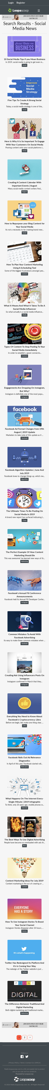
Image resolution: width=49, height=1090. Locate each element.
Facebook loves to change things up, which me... (24, 476)
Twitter (24, 972)
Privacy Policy (14, 1063)
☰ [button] (39, 10)
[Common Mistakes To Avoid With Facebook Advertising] (24, 631)
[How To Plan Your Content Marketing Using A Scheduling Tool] (24, 261)
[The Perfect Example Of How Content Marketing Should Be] (24, 549)
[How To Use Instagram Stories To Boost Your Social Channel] (24, 918)
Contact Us (30, 1063)
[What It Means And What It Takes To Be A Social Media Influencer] (24, 302)
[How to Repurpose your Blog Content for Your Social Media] (24, 220)
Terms (22, 1063)
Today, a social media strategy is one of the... (24, 107)
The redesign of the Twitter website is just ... (24, 969)
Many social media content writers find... (24, 189)
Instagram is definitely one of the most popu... (24, 394)
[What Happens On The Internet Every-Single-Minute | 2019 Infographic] (24, 795)
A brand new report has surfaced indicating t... (24, 517)
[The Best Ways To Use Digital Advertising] (24, 836)
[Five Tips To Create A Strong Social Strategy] (24, 97)
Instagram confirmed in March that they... (24, 682)
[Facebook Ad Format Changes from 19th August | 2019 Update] (24, 426)
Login (11, 3)
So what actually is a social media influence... (24, 312)
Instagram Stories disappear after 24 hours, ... (24, 928)
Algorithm (24, 479)
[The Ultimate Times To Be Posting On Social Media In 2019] (24, 508)
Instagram (24, 397)
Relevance (24, 767)
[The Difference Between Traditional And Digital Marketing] (24, 1001)
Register (20, 3)
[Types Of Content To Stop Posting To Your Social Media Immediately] (24, 343)
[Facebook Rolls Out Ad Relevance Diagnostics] (24, 754)
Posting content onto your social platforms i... (24, 148)
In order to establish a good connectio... (24, 353)
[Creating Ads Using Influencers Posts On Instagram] (24, 672)
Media (24, 315)
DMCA (37, 1063)
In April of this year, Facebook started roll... (24, 764)
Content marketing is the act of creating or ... (24, 884)
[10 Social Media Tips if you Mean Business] (24, 56)
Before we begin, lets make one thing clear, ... (24, 723)
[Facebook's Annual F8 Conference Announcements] (24, 590)
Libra (24, 725)
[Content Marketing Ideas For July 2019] (24, 877)
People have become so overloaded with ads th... (24, 843)
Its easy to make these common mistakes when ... (24, 641)
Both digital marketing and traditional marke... (24, 1010)
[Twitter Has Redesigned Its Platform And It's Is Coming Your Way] (24, 960)
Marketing (24, 561)
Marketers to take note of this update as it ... (24, 435)
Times (24, 520)
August (24, 192)
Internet (24, 808)
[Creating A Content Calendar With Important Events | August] (24, 179)
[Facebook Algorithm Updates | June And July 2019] (24, 467)
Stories (24, 931)
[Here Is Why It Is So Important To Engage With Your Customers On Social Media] (24, 138)
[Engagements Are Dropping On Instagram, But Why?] (24, 385)
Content (24, 274)
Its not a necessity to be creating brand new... (24, 230)
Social (24, 65)
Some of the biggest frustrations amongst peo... (24, 271)
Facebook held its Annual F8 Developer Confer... (24, 600)
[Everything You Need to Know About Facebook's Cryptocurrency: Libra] (24, 713)
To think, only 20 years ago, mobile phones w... (24, 805)
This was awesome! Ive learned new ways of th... (24, 558)
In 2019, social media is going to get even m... (24, 62)
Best (24, 845)
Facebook (25, 438)
